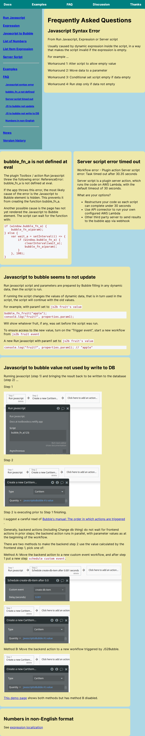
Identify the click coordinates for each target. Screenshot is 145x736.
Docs (8, 4)
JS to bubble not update (19, 106)
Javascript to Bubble (18, 33)
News (7, 133)
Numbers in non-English (19, 120)
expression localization (26, 727)
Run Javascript (14, 18)
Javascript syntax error (19, 84)
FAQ (70, 4)
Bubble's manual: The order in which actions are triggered (83, 519)
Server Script (12, 57)
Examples (39, 4)
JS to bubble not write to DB (22, 113)
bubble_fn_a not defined (19, 91)
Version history (14, 140)
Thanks (135, 4)
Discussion (101, 4)
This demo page (15, 698)
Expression (11, 25)
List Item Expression (18, 49)
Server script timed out (19, 98)
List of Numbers (15, 41)
